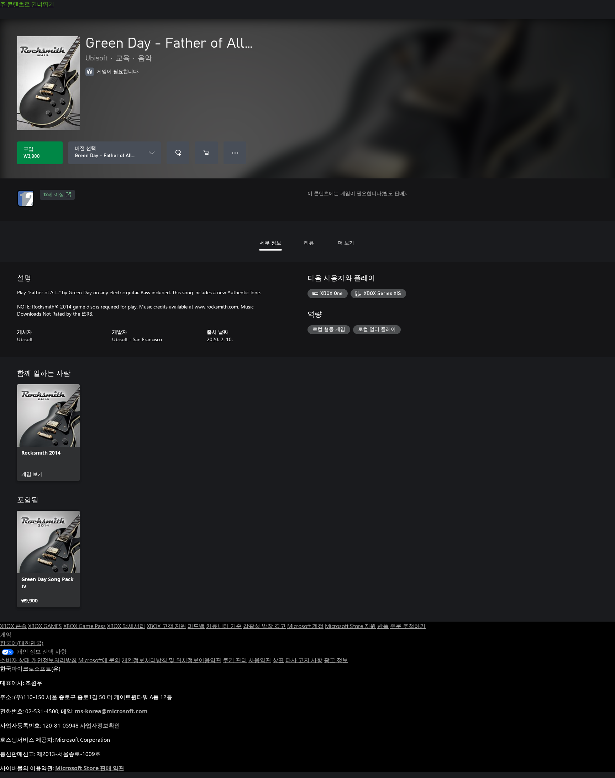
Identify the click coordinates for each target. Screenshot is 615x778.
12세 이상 (53, 194)
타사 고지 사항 (303, 660)
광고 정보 (336, 660)
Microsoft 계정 (305, 625)
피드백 (196, 625)
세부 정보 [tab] (270, 242)
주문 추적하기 (408, 625)
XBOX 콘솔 (13, 625)
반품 (383, 625)
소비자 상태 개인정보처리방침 (38, 660)
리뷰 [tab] (309, 242)
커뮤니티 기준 (224, 625)
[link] (48, 432)
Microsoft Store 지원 (350, 625)
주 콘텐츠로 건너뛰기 (27, 4)
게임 (5, 634)
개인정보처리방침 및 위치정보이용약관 (171, 660)
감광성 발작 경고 (264, 625)
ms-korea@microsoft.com (111, 711)
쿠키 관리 (235, 660)
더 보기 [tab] (346, 242)
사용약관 (259, 660)
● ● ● (235, 153)
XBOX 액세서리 (126, 625)
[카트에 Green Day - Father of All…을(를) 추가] (206, 152)
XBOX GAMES (45, 625)
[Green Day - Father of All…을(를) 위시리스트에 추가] (178, 152)
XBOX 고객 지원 (166, 625)
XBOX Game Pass (84, 625)
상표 (278, 660)
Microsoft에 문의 (99, 660)
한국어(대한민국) (21, 642)
